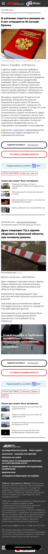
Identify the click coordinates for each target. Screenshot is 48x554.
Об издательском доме (14, 450)
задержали (18, 130)
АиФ (20, 273)
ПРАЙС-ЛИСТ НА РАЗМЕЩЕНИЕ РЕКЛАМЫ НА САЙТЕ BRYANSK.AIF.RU (21, 462)
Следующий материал (23, 547)
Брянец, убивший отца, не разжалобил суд (28, 208)
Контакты (7, 454)
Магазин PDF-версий (25, 454)
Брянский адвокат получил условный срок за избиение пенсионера (28, 201)
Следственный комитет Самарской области (21, 60)
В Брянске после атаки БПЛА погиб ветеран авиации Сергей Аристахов (25, 431)
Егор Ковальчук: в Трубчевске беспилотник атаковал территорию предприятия (23, 338)
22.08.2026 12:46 (8, 222)
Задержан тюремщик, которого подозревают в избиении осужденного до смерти (28, 186)
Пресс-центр (35, 450)
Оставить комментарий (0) (24, 154)
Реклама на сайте (11, 457)
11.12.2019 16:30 (7, 10)
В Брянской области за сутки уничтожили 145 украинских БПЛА (28, 423)
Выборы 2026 (8, 472)
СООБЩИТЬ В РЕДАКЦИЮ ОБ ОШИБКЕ (20, 476)
